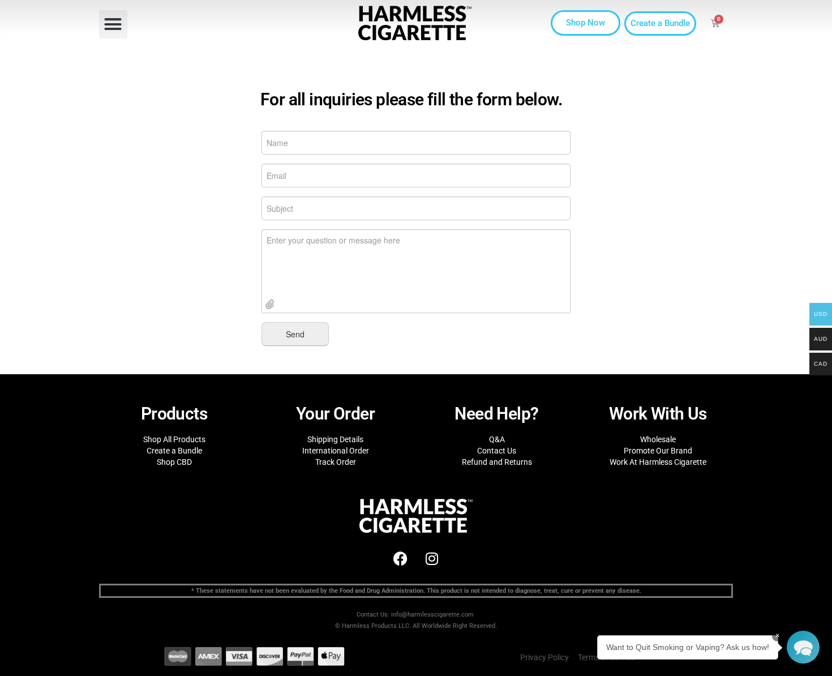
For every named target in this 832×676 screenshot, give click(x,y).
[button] (113, 24)
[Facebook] (401, 558)
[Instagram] (432, 558)
